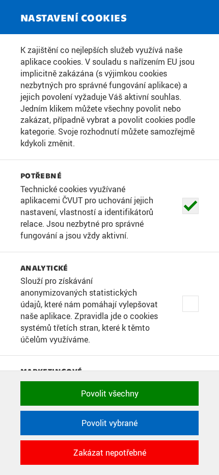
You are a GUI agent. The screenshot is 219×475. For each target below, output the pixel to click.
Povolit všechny (110, 393)
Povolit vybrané (109, 423)
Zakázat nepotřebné (109, 452)
